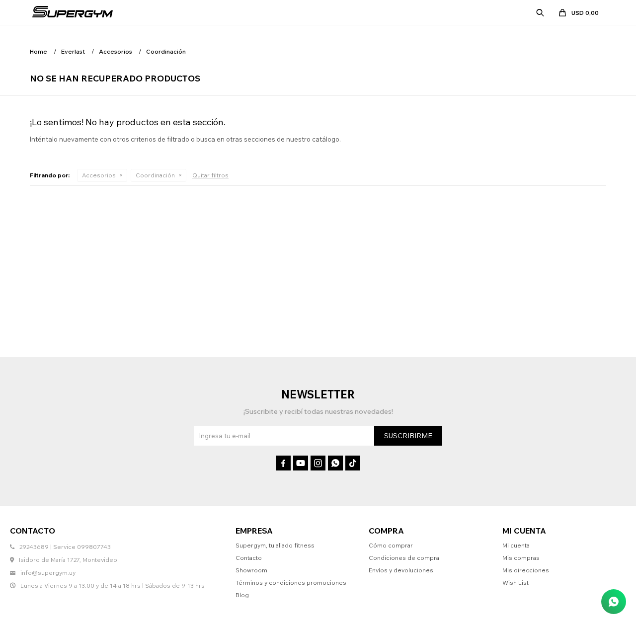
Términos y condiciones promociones (291, 582)
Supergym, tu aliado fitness (275, 545)
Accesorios (99, 175)
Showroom (251, 570)
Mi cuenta (516, 545)
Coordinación (155, 175)
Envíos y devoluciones (401, 570)
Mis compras (521, 557)
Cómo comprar (391, 545)
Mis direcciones (525, 570)
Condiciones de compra (404, 557)
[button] (540, 12)
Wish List (515, 582)
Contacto (249, 557)
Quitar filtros (210, 175)
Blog (242, 595)
